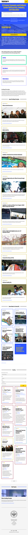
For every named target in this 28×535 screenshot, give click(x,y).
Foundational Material (14, 519)
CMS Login (14, 524)
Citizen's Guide (14, 522)
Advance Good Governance (14, 21)
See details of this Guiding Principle (7, 123)
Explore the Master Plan (14, 34)
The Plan (4, 57)
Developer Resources (14, 520)
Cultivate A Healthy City (21, 20)
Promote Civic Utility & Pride (14, 20)
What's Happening (14, 523)
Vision (14, 521)
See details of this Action (5, 402)
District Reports (6, 79)
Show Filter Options (4, 374)
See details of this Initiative (19, 442)
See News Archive (3, 362)
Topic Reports (5, 68)
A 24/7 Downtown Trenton (6, 20)
